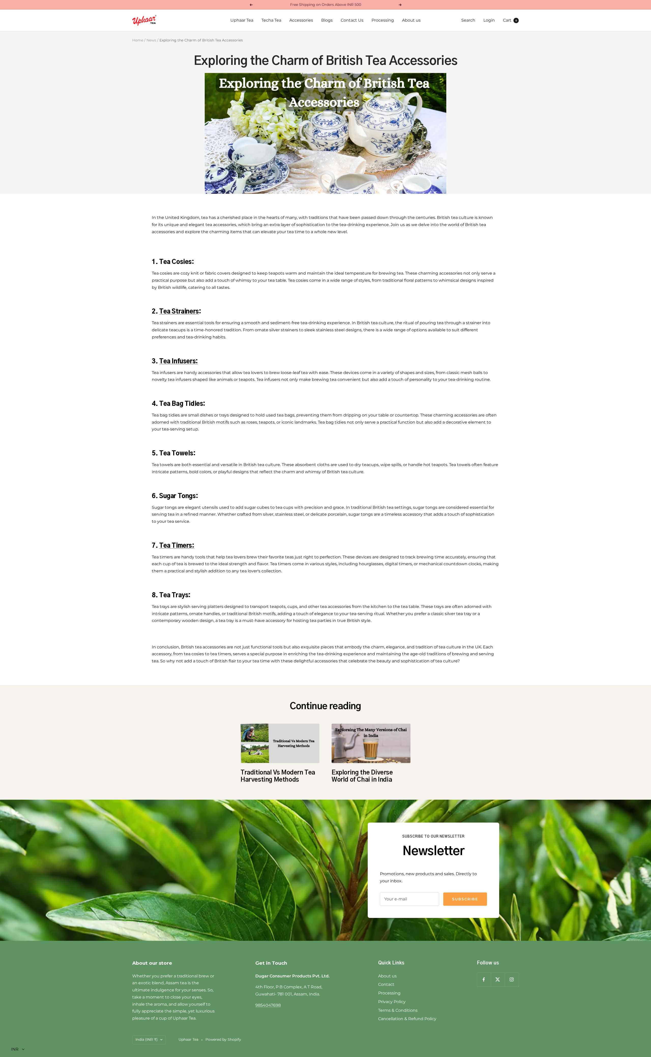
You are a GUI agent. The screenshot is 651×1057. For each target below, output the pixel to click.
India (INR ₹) (147, 1039)
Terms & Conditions (398, 1010)
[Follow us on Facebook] (484, 980)
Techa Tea (271, 20)
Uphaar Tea (241, 20)
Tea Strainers (179, 312)
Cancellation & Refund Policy (407, 1018)
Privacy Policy (392, 1001)
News (151, 40)
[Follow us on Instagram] (512, 980)
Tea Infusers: (178, 362)
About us (411, 20)
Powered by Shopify (223, 1039)
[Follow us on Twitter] (498, 980)
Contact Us (352, 20)
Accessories (301, 20)
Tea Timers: (176, 546)
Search (468, 20)
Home (137, 40)
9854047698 (268, 1005)
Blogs (327, 20)
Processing (383, 20)
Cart (510, 20)
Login (489, 20)
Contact (386, 984)
